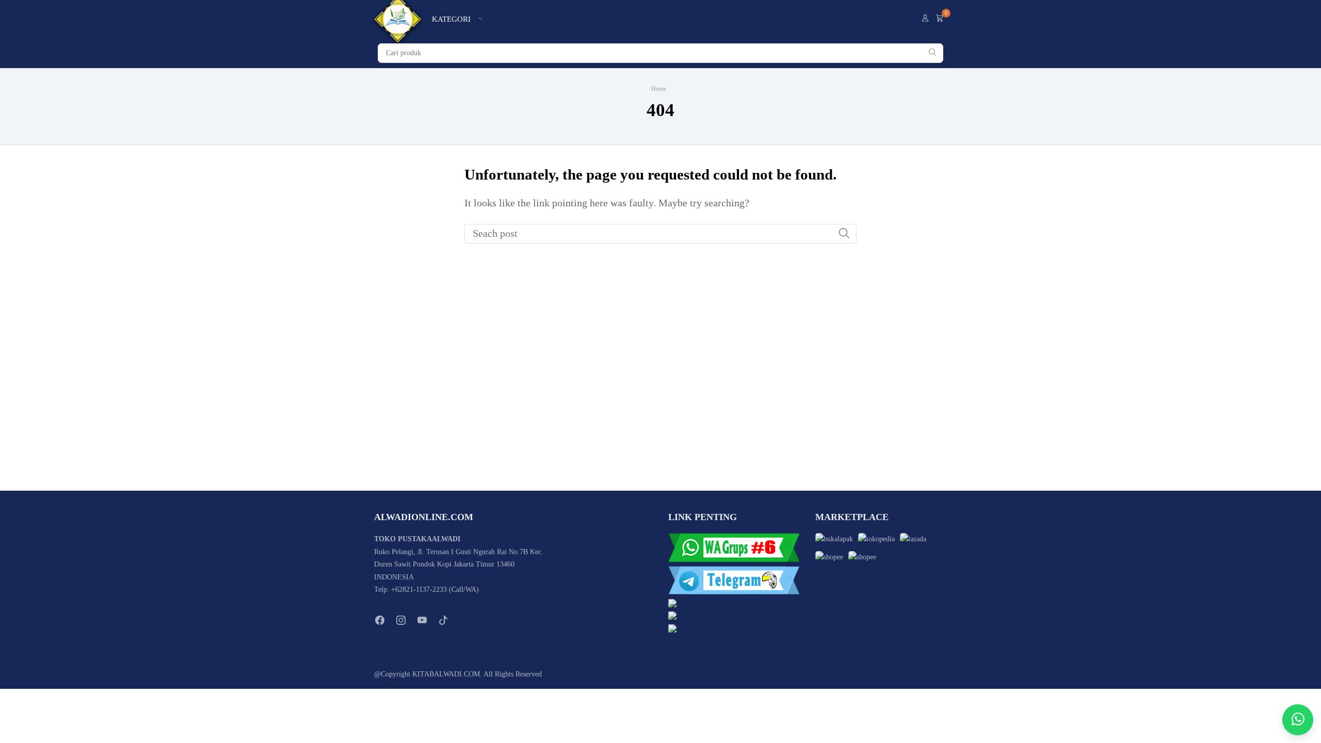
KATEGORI (451, 19)
